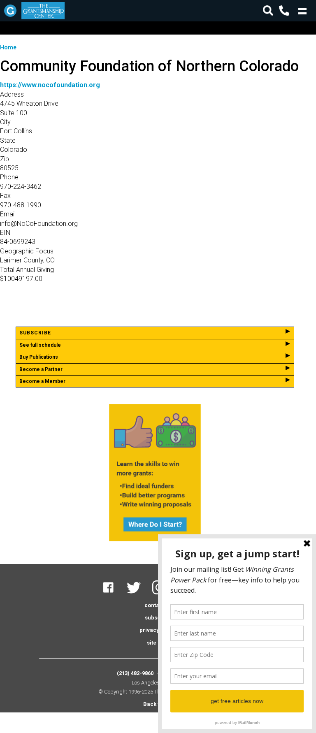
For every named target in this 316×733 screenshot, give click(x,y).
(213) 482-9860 (135, 673)
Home (8, 47)
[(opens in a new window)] (113, 592)
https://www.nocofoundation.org (50, 85)
